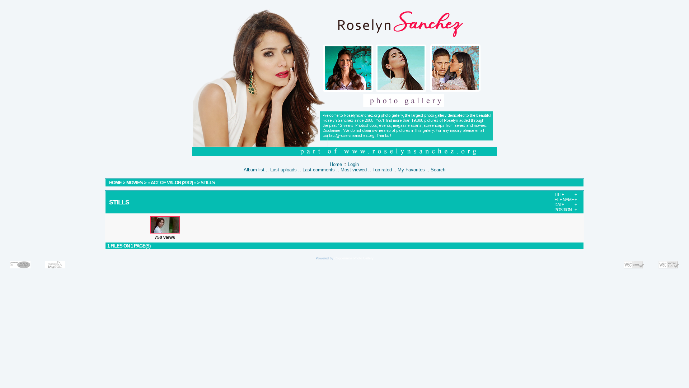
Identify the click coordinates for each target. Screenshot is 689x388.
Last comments (319, 169)
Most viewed (354, 169)
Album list (254, 169)
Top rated (382, 169)
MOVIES (134, 182)
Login (353, 164)
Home (336, 164)
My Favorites (411, 169)
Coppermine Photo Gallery (354, 258)
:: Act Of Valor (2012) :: (172, 182)
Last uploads (283, 169)
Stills (208, 182)
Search (438, 169)
